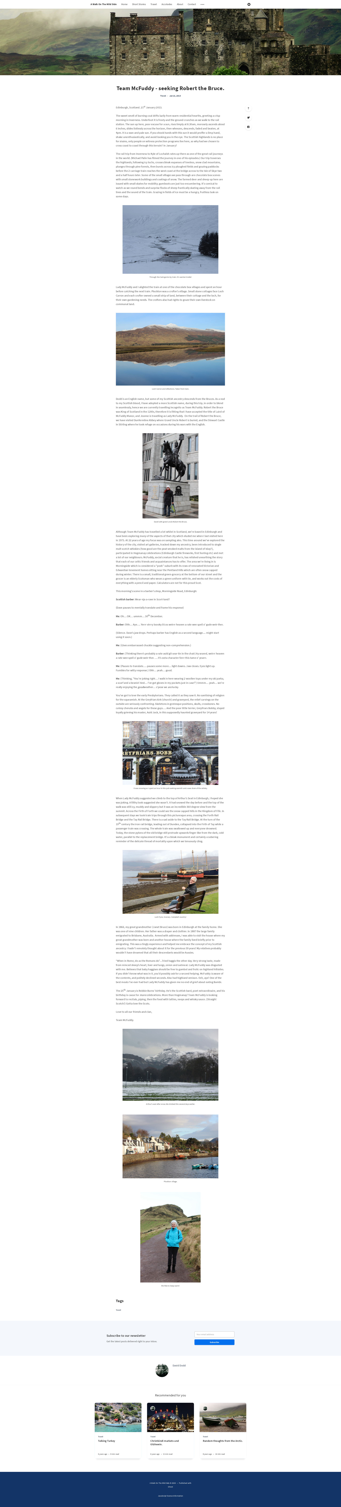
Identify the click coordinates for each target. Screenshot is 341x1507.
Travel (154, 4)
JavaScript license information (170, 1496)
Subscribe (214, 1342)
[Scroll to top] (248, 108)
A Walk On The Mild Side (104, 4)
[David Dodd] (162, 1370)
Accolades (167, 4)
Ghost (170, 1487)
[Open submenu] (202, 4)
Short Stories (139, 4)
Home (124, 4)
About (180, 4)
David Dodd (179, 1365)
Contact (192, 4)
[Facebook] (248, 127)
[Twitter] (248, 117)
